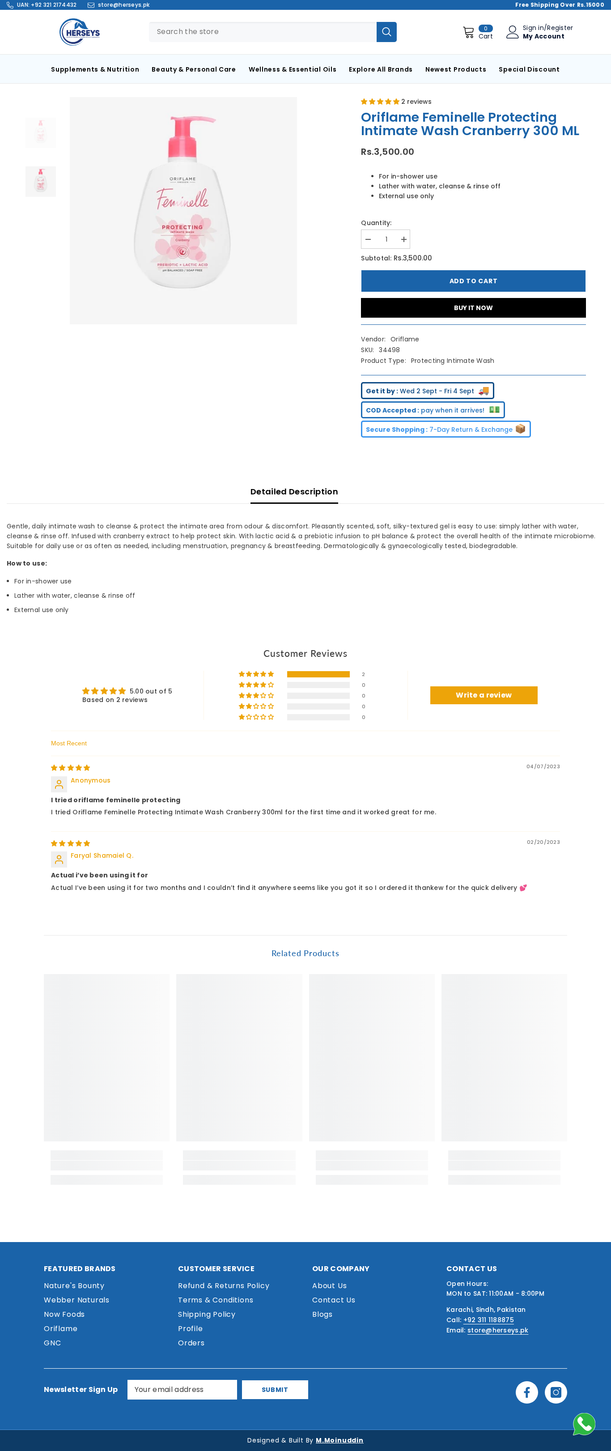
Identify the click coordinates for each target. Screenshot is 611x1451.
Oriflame (404, 339)
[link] (107, 1165)
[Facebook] (527, 1392)
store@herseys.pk (123, 5)
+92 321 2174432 (53, 5)
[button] (381, 101)
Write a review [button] (484, 695)
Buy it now (473, 307)
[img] (70, 767)
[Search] (387, 32)
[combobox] (263, 32)
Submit (275, 1389)
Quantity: (376, 222)
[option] (183, 210)
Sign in (533, 28)
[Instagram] (556, 1392)
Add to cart (474, 281)
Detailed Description (294, 491)
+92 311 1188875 (488, 1319)
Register (560, 28)
